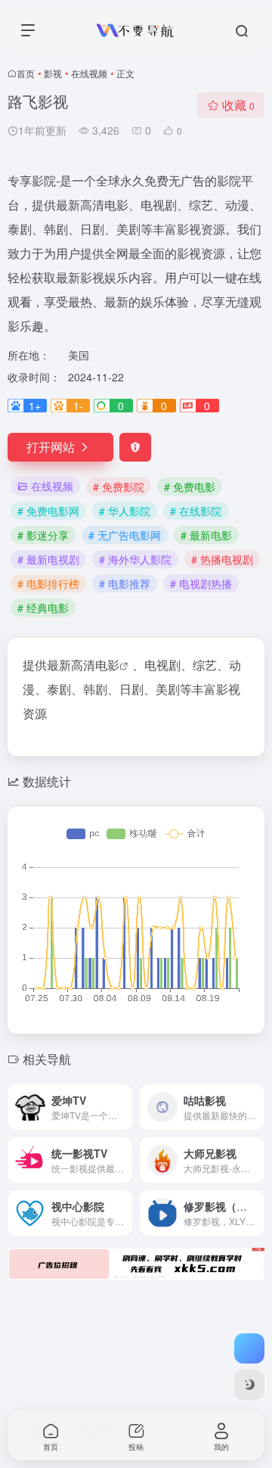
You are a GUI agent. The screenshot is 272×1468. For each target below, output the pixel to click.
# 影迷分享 (43, 535)
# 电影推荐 (124, 583)
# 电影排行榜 (48, 583)
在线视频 (89, 73)
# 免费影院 (118, 486)
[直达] (124, 1107)
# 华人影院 (124, 510)
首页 (26, 73)
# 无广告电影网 (124, 535)
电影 (107, 664)
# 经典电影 (43, 607)
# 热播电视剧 (222, 559)
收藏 (238, 105)
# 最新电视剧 (48, 559)
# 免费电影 (189, 486)
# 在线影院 (195, 510)
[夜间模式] (249, 1385)
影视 (53, 73)
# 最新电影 (206, 535)
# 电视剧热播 (201, 583)
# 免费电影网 (48, 510)
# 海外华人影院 (135, 559)
